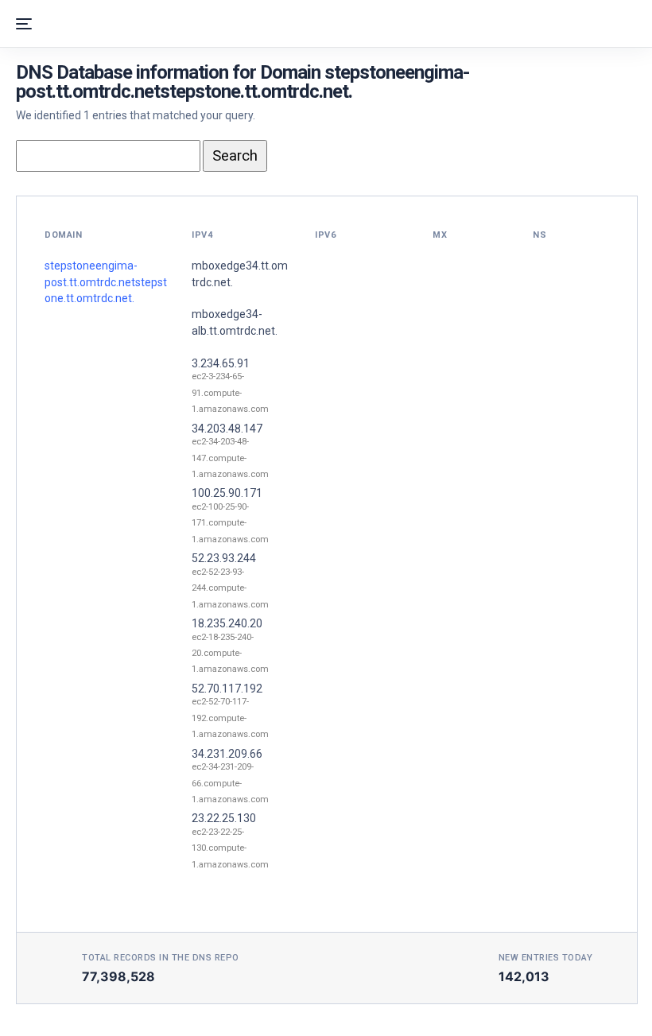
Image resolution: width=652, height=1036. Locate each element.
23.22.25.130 (224, 818)
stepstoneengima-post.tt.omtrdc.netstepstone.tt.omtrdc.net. (106, 282)
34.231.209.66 (227, 753)
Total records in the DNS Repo (160, 958)
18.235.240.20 (227, 623)
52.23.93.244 (224, 558)
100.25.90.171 (227, 493)
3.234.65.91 (221, 363)
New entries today (546, 958)
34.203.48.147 (227, 428)
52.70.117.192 (227, 688)
